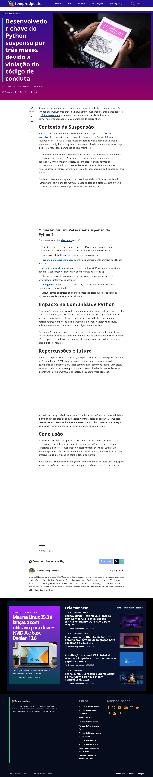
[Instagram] (120, 571)
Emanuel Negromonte (20, 86)
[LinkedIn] (123, 571)
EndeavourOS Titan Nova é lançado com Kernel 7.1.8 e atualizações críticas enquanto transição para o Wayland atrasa (88, 620)
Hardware (78, 670)
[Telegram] (109, 713)
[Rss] (114, 713)
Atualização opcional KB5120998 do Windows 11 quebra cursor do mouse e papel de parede (90, 658)
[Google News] (125, 708)
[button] (133, 4)
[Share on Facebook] (15, 92)
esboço (72, 259)
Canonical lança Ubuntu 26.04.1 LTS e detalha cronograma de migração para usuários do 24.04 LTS (90, 639)
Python (50, 551)
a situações (57, 268)
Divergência (48, 284)
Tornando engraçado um (55, 259)
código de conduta (50, 115)
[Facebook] (117, 571)
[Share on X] (20, 92)
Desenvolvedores (12, 14)
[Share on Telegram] (31, 92)
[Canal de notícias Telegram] (120, 713)
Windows (70, 652)
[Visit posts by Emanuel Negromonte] (32, 571)
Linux (17, 612)
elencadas (66, 240)
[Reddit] (137, 708)
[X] (113, 708)
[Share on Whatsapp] (25, 92)
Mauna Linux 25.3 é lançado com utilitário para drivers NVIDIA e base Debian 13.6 (34, 627)
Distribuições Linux (29, 612)
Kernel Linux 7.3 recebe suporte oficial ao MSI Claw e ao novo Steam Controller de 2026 (90, 676)
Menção (46, 268)
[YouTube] (119, 708)
